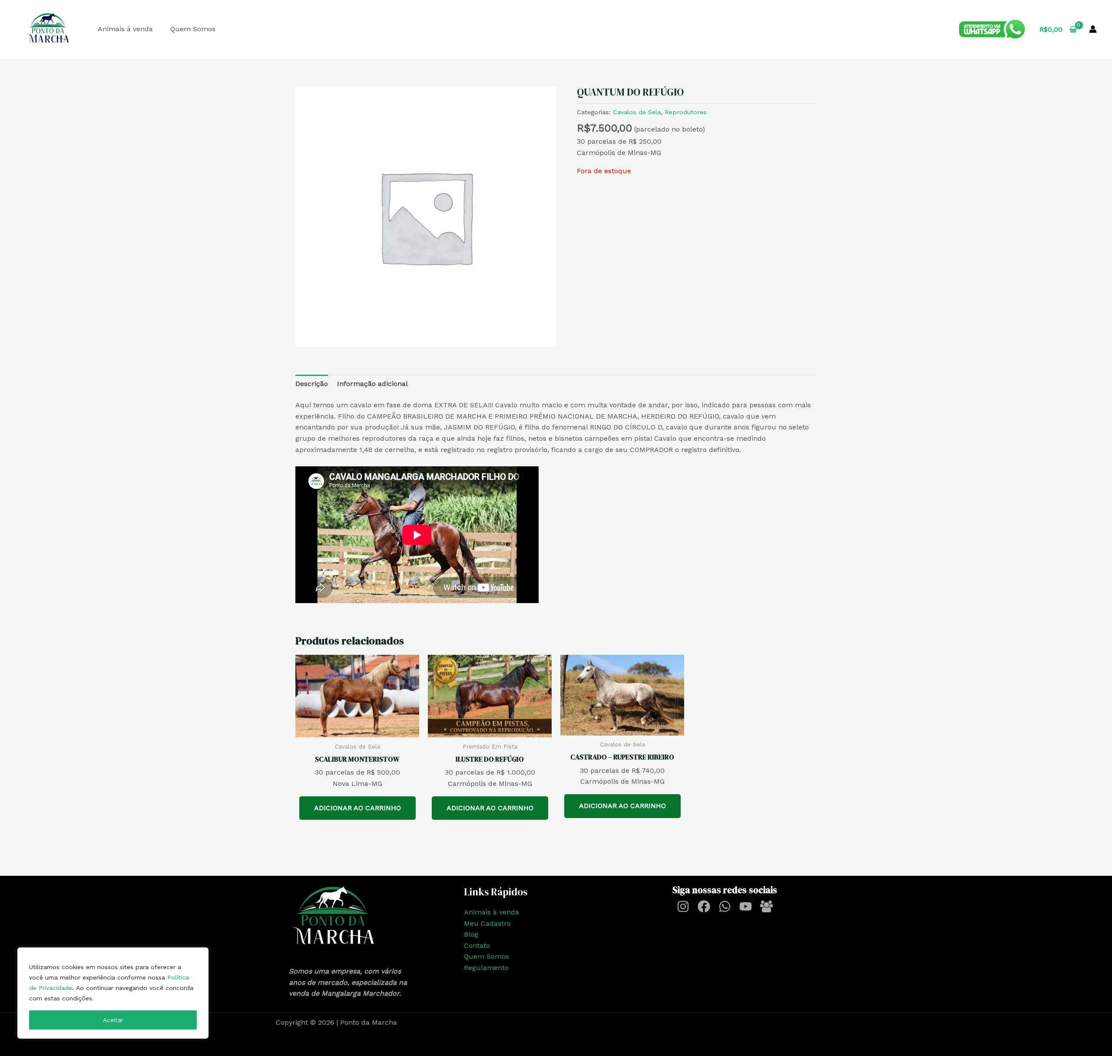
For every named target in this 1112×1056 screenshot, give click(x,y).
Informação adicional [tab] (372, 384)
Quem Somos (192, 29)
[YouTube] (745, 906)
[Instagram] (683, 906)
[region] (112, 993)
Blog (471, 934)
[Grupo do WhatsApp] (766, 906)
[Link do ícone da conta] (1093, 29)
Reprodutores (686, 112)
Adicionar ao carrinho (357, 808)
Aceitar (113, 1019)
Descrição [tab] (311, 384)
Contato (477, 945)
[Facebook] (704, 906)
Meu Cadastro (487, 923)
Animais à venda (125, 29)
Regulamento (486, 968)
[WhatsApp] (724, 906)
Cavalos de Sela (637, 112)
